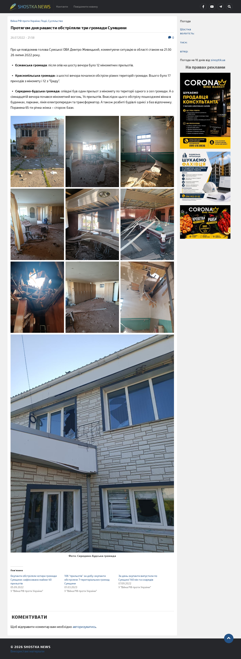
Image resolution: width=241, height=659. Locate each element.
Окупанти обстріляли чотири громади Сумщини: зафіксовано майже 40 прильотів (34, 579)
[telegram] (220, 6)
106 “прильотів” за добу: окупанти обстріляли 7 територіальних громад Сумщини (87, 579)
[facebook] (203, 6)
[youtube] (212, 6)
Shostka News (37, 647)
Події (44, 20)
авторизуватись (84, 626)
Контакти (62, 6)
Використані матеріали (27, 651)
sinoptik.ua (218, 60)
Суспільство (55, 20)
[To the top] (228, 638)
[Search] (229, 6)
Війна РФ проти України (25, 20)
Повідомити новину (86, 6)
